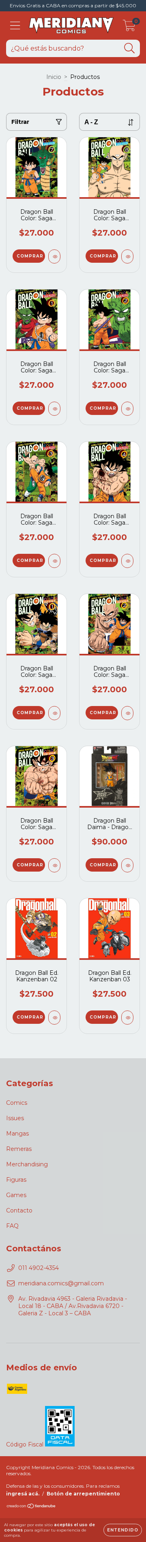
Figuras (16, 1179)
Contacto (19, 1210)
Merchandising (27, 1164)
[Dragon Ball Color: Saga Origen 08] (127, 256)
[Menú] (15, 26)
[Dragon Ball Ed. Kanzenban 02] (54, 1017)
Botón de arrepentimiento (83, 1494)
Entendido (122, 1530)
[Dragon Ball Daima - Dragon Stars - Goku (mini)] (127, 865)
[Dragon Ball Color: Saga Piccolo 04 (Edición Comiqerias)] (127, 561)
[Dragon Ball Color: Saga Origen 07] (54, 256)
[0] (129, 27)
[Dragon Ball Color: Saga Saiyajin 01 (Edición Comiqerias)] (54, 713)
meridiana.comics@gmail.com (61, 1283)
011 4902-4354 (38, 1268)
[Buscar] (129, 48)
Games (16, 1195)
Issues (15, 1118)
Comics (16, 1102)
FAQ (12, 1225)
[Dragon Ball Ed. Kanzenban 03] (127, 1017)
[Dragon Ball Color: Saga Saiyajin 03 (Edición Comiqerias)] (54, 865)
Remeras (19, 1149)
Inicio (53, 77)
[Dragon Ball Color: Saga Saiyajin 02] (127, 713)
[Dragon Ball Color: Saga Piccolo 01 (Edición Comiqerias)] (54, 409)
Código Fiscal (25, 1444)
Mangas (17, 1133)
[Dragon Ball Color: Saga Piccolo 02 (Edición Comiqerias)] (127, 409)
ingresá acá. (22, 1494)
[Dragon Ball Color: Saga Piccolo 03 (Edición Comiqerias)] (54, 561)
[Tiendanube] (31, 1507)
